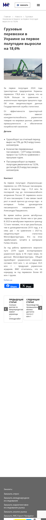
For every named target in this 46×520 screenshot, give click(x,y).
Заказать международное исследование (16, 499)
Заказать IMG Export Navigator (19, 515)
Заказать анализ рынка (15, 511)
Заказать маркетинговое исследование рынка (16, 506)
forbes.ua (8, 280)
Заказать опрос (11, 493)
